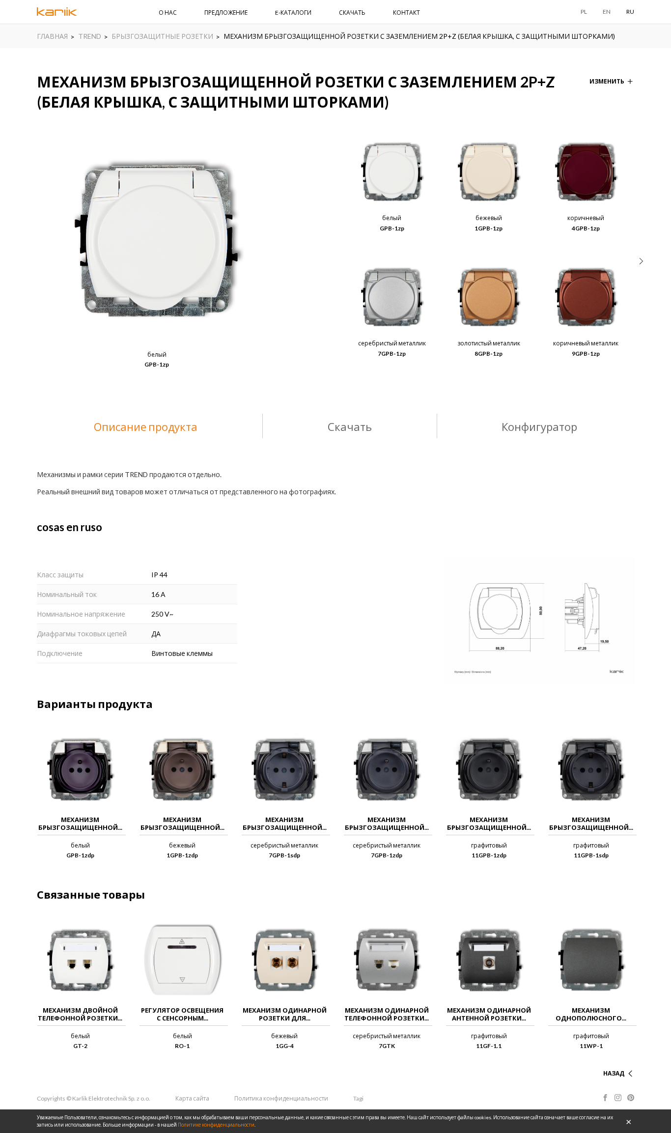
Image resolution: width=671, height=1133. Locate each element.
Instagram (618, 1097)
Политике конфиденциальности (216, 1125)
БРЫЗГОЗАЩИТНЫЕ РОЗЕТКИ (162, 36)
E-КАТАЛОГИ (293, 12)
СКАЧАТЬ (352, 12)
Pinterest (630, 1097)
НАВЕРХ (612, 1061)
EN (607, 11)
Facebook (605, 1097)
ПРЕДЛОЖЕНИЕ (226, 12)
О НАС (168, 12)
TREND (89, 36)
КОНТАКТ (406, 12)
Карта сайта (192, 1098)
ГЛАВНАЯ (52, 36)
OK (628, 1121)
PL (584, 11)
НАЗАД (613, 1073)
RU (630, 11)
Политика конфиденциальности (281, 1098)
